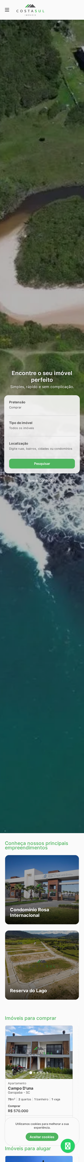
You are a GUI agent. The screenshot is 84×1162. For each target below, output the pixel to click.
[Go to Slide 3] (37, 1073)
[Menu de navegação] (7, 10)
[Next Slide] (75, 889)
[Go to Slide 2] (34, 1073)
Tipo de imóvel (20, 423)
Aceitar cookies (42, 1137)
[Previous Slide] (8, 889)
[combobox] (22, 407)
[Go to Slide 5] (44, 1073)
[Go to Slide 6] (47, 1073)
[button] (42, 889)
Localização (18, 443)
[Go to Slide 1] (30, 1072)
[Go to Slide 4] (41, 1073)
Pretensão (17, 402)
